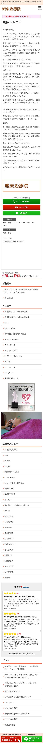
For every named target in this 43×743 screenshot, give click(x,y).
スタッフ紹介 (10, 345)
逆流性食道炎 (10, 477)
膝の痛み (8, 500)
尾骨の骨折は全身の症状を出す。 (18, 714)
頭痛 (6, 455)
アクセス (8, 362)
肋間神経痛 (9, 561)
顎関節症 (8, 555)
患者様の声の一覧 (12, 378)
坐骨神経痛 (9, 550)
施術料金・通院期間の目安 (15, 334)
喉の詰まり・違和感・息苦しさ (17, 505)
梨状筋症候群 (10, 494)
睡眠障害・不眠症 (12, 472)
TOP (6, 323)
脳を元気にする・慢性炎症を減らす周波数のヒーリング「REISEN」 (21, 291)
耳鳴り (7, 511)
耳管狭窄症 (9, 522)
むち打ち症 (9, 539)
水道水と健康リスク (13, 691)
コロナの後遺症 (11, 708)
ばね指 (7, 466)
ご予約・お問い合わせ (13, 356)
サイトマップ (10, 367)
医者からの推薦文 (12, 339)
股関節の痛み (10, 489)
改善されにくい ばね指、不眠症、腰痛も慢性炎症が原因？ (21, 684)
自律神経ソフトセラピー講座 (16, 312)
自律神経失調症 (11, 450)
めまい (7, 461)
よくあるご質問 (11, 350)
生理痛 (7, 578)
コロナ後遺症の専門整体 (14, 483)
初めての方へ (10, 328)
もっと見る (9, 298)
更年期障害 (9, 533)
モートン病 (9, 566)
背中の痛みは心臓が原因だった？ (18, 697)
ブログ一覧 (9, 373)
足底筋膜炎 (9, 572)
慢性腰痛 (8, 527)
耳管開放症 (9, 516)
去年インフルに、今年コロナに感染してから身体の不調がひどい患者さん (21, 676)
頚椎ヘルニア (10, 544)
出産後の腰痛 (10, 725)
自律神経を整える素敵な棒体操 (17, 317)
